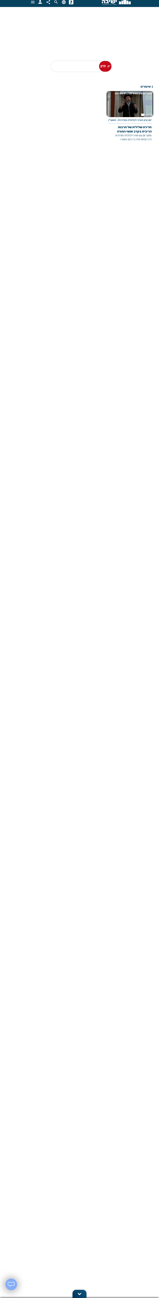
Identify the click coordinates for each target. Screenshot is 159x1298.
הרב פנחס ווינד (144, 139)
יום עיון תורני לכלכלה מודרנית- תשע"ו (130, 120)
